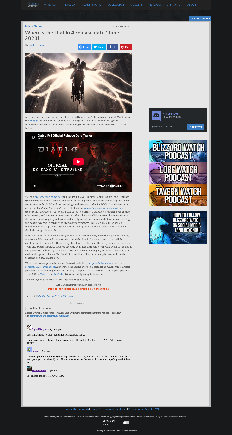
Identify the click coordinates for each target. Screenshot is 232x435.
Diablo (70, 4)
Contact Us (96, 409)
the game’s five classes (100, 263)
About (192, 4)
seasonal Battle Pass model (40, 266)
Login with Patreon (200, 18)
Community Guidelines (115, 409)
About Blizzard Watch (77, 409)
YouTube (59, 274)
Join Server (195, 127)
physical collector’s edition (103, 208)
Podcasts (136, 4)
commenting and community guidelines (49, 316)
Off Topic (174, 4)
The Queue (154, 4)
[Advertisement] (178, 44)
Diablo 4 (38, 26)
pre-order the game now (49, 197)
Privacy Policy (135, 409)
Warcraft (51, 4)
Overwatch (116, 4)
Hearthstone (91, 4)
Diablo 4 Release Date (48, 296)
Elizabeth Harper (37, 45)
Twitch (44, 274)
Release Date (66, 296)
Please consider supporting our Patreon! (78, 288)
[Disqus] (78, 363)
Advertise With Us (154, 409)
